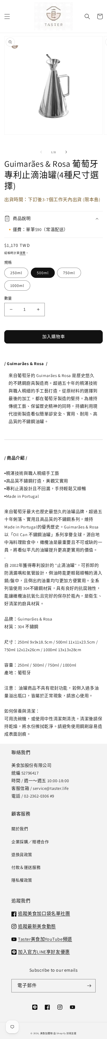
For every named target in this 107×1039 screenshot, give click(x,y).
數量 (8, 298)
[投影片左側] (41, 152)
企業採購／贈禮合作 (30, 841)
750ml (69, 272)
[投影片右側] (66, 152)
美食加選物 (46, 1033)
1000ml (17, 285)
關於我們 (19, 828)
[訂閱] (89, 985)
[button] (7, 16)
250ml (16, 272)
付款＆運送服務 (26, 867)
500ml (43, 272)
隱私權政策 (21, 880)
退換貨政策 (21, 854)
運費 (23, 253)
